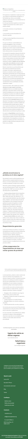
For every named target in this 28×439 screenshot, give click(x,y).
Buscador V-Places (8, 382)
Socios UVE (6, 379)
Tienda (5, 392)
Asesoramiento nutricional (9, 386)
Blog (5, 389)
